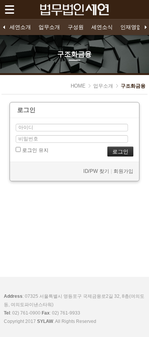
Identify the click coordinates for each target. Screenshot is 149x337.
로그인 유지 (35, 150)
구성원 (76, 27)
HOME (78, 86)
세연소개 (20, 27)
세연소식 (102, 27)
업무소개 (49, 27)
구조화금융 (133, 86)
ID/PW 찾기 (96, 171)
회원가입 (123, 171)
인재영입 (131, 27)
